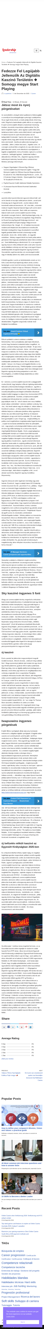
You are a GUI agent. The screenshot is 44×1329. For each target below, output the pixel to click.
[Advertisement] (22, 23)
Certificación (31, 1256)
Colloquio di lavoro (31, 1259)
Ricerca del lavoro (30, 1296)
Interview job (7, 1286)
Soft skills (8, 1301)
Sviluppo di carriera (27, 1301)
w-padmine (7, 93)
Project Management (11, 1297)
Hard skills (30, 1282)
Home (3, 62)
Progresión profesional (15, 1292)
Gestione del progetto (30, 1271)
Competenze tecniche (13, 1267)
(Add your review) (7, 1059)
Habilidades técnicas (13, 1282)
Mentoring (32, 1286)
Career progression (13, 1255)
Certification (6, 1259)
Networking (4, 1289)
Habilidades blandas (15, 1277)
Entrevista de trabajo (11, 1271)
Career (33, 93)
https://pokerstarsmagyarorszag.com (14, 792)
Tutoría (16, 1305)
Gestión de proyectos (11, 1274)
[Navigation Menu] (36, 50)
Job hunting (20, 1286)
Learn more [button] (10, 1316)
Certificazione (17, 1259)
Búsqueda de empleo (13, 1251)
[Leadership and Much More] (9, 51)
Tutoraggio (7, 1305)
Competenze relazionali (17, 1263)
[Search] (40, 50)
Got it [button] (23, 1322)
